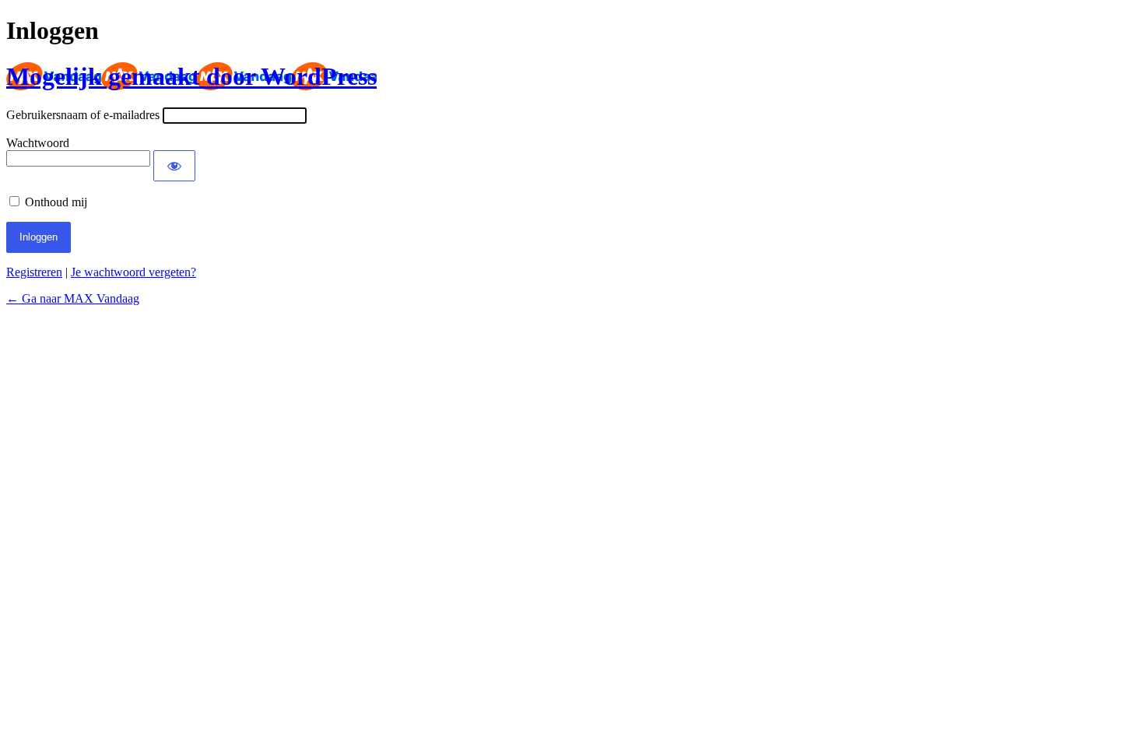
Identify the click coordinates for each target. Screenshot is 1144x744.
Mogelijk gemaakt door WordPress (191, 76)
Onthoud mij (56, 202)
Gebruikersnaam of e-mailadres (83, 114)
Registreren (34, 272)
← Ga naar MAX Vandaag (72, 298)
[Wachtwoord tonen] (174, 165)
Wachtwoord (37, 142)
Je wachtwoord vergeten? (133, 272)
